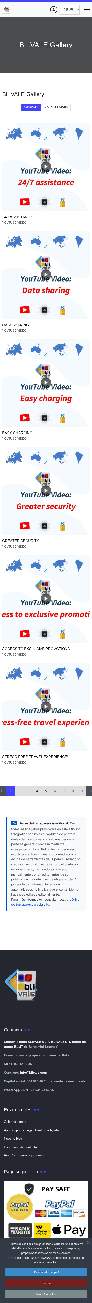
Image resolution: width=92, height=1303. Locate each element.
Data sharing (15, 325)
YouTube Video (56, 107)
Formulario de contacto (20, 1147)
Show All (31, 107)
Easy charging (17, 433)
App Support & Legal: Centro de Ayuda (31, 1130)
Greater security (20, 541)
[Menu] (87, 9)
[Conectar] (53, 9)
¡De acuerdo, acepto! (46, 1272)
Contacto (13, 1029)
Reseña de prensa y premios (24, 1155)
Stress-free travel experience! (35, 757)
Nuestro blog (13, 1138)
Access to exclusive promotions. (36, 649)
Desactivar (46, 1283)
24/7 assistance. (18, 217)
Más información (46, 1294)
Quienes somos (15, 1121)
